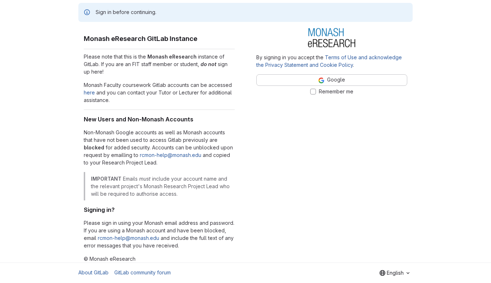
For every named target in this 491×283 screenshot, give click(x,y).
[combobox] (394, 273)
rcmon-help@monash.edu (170, 155)
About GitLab (93, 272)
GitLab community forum (142, 272)
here (89, 92)
